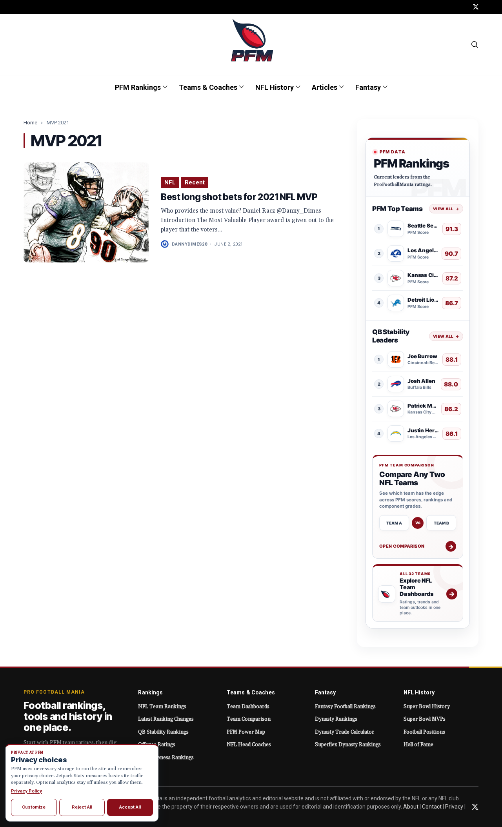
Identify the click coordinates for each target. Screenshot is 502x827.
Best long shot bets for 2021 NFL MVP (239, 196)
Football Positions (424, 732)
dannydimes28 (189, 244)
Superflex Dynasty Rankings (348, 744)
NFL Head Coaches (249, 744)
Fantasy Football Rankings (345, 706)
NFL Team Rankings (162, 706)
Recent (195, 182)
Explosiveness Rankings (166, 757)
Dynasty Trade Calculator (344, 732)
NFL (170, 182)
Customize (33, 807)
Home (30, 123)
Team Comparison (249, 719)
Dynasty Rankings (336, 719)
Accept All (130, 807)
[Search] (475, 44)
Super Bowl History (427, 706)
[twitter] (475, 6)
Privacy (454, 806)
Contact (432, 806)
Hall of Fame (418, 744)
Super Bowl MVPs (425, 719)
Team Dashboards (248, 706)
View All (446, 208)
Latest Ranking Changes (166, 719)
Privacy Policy (26, 791)
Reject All (82, 807)
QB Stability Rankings (163, 732)
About (410, 806)
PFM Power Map (246, 732)
